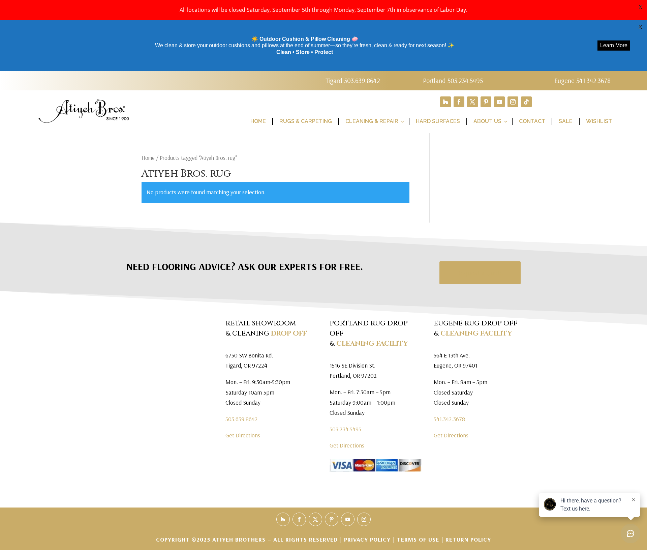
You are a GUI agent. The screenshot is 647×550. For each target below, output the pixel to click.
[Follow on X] (472, 101)
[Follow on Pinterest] (486, 101)
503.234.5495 (345, 429)
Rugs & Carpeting (305, 121)
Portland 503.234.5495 (453, 80)
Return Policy (468, 539)
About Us (487, 121)
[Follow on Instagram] (512, 101)
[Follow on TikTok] (526, 101)
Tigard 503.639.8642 (353, 80)
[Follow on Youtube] (499, 101)
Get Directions (242, 435)
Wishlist (599, 121)
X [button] (640, 7)
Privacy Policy (368, 539)
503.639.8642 (241, 419)
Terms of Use (418, 539)
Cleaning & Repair (371, 121)
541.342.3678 (449, 419)
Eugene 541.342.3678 (582, 80)
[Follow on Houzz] (445, 101)
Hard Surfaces (438, 121)
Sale (566, 121)
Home (258, 121)
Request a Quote (480, 272)
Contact (532, 121)
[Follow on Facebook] (459, 101)
